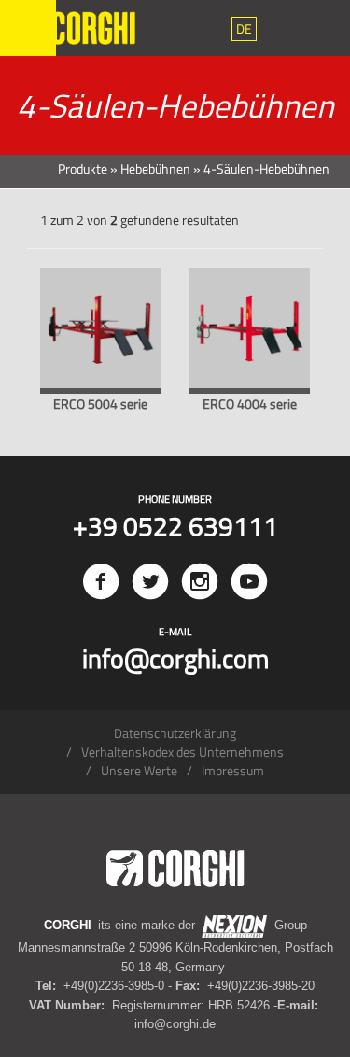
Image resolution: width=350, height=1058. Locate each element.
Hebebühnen (155, 168)
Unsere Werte (139, 770)
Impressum (233, 770)
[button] (244, 29)
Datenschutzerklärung (175, 733)
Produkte (82, 168)
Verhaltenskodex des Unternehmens (182, 751)
